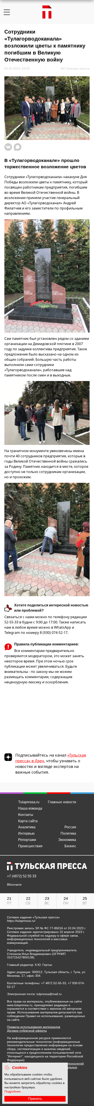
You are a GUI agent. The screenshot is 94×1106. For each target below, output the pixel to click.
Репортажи (27, 840)
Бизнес (70, 846)
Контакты (25, 815)
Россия (70, 827)
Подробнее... (13, 1091)
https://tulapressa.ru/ (21, 920)
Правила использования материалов (33, 1027)
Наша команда (30, 808)
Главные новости (62, 802)
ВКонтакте (14, 884)
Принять (35, 1099)
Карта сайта (28, 821)
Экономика (67, 840)
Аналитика (26, 827)
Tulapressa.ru (28, 802)
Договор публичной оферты (27, 1030)
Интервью (26, 833)
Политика (68, 833)
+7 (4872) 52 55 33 (21, 876)
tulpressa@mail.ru (49, 994)
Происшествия (30, 846)
